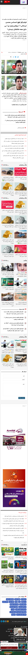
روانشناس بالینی (10, 599)
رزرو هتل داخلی (23, 604)
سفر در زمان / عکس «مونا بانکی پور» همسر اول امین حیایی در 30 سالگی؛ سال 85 (13, 157)
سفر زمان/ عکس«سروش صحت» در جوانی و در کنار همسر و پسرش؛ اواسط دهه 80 (14, 142)
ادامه (2, 161)
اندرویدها (13, 614)
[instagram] (5, 621)
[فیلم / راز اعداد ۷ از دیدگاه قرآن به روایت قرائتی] (20, 632)
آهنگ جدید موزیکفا (14, 604)
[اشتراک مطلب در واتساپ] (13, 57)
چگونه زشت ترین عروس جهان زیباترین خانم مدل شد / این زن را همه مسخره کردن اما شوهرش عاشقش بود (13, 520)
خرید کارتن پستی (22, 607)
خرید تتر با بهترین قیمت (20, 609)
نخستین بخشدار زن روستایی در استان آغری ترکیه (14, 516)
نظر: (23, 384)
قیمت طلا (8, 631)
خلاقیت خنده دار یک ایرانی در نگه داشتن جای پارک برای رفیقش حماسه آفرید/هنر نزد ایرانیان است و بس (13, 147)
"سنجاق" (25, 621)
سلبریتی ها (23, 599)
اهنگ (16, 602)
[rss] (7, 621)
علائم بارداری (5, 602)
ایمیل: (23, 379)
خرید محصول (9, 647)
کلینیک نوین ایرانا (14, 607)
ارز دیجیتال (23, 602)
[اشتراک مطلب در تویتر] (15, 57)
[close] (27, 654)
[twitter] (3, 621)
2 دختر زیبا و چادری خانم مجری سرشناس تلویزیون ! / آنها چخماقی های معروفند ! (13, 536)
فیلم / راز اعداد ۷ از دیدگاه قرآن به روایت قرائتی (20, 638)
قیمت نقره (10, 635)
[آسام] (25, 651)
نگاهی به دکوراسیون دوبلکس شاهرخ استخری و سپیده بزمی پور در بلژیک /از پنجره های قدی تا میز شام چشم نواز (13, 530)
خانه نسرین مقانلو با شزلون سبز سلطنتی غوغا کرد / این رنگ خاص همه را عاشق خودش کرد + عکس (13, 152)
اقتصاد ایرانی (17, 599)
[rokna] (23, 2)
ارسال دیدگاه (21, 398)
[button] (15, 626)
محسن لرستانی (23, 93)
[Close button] (27, 641)
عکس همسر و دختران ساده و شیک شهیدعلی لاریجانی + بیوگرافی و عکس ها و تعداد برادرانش (13, 524)
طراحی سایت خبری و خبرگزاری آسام (17, 651)
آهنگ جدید (11, 602)
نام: (23, 376)
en (8, 1)
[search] (6, 2)
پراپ (19, 602)
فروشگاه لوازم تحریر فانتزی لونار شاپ (18, 612)
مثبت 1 (12, 609)
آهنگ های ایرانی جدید (21, 614)
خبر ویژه (21, 112)
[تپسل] (0, 650)
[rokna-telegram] (1, 621)
